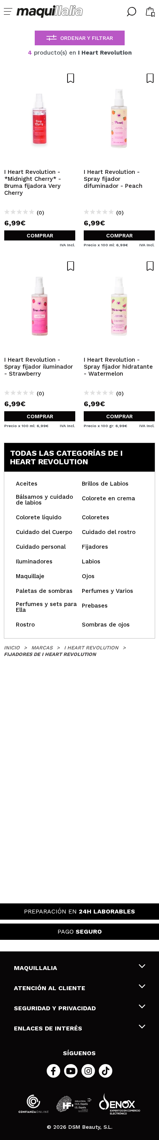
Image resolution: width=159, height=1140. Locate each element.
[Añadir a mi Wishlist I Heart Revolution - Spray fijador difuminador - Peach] (119, 78)
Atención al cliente (49, 988)
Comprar (40, 235)
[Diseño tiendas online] (119, 1103)
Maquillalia (35, 968)
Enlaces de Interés (48, 1028)
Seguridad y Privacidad (55, 1008)
